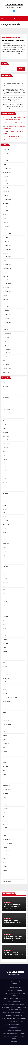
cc (3, 420)
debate (4, 451)
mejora (4, 620)
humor (4, 551)
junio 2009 (5, 356)
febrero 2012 (6, 303)
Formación (5, 1012)
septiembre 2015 (7, 264)
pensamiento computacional (10, 697)
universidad (6, 851)
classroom (5, 432)
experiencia (6, 524)
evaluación (5, 520)
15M (4, 382)
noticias (5, 666)
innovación (5, 566)
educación (10, 37)
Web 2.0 (5, 870)
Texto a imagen (14, 1041)
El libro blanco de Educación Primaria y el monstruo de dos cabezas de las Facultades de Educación (13, 99)
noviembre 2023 (7, 199)
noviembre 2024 (7, 168)
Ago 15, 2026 (8, 908)
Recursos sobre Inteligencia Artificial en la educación (14, 1033)
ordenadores (6, 685)
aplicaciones (6, 397)
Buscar (4, 63)
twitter (4, 835)
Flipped (5, 532)
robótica (5, 770)
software (5, 781)
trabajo (4, 824)
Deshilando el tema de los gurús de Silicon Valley (14, 998)
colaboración (6, 436)
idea (4, 555)
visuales (5, 866)
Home (8, 987)
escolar (4, 505)
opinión (4, 682)
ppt (3, 716)
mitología (5, 639)
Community (6, 440)
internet (15, 37)
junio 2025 (5, 157)
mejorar (5, 624)
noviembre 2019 (7, 245)
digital (4, 466)
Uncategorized (6, 839)
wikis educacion (7, 881)
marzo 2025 (6, 164)
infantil (4, 559)
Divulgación (22, 1004)
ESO (4, 513)
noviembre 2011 (7, 314)
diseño (4, 478)
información (6, 562)
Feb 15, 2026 (8, 924)
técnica (4, 801)
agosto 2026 (6, 149)
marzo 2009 (6, 364)
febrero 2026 (6, 153)
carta (4, 417)
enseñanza (5, 501)
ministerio (5, 635)
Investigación (23, 1018)
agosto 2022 (6, 218)
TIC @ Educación (14, 4)
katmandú (5, 582)
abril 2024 (5, 187)
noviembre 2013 (7, 283)
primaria (5, 728)
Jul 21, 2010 (7, 43)
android (5, 393)
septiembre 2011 (7, 322)
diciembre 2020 (7, 230)
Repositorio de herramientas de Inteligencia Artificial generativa (14, 1037)
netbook (5, 662)
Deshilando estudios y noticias (14, 1001)
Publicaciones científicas (14, 1027)
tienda (4, 820)
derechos (5, 455)
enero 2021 (6, 226)
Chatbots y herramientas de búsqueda (14, 990)
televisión (5, 808)
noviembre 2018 (7, 257)
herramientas (6, 543)
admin (15, 908)
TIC (18, 37)
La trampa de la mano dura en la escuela (13, 79)
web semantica (6, 878)
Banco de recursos (14, 987)
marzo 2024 (6, 191)
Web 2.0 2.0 (6, 874)
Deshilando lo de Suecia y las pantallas (11, 1004)
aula (4, 401)
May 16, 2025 (8, 956)
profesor (5, 739)
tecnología (5, 805)
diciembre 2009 (7, 349)
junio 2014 (5, 272)
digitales (5, 470)
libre (4, 589)
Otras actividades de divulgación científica (14, 1021)
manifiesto (5, 616)
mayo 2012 (5, 299)
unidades (5, 847)
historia (4, 547)
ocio (4, 670)
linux (4, 605)
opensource (6, 678)
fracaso (4, 536)
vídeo (4, 858)
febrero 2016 (6, 260)
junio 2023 (5, 207)
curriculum (5, 447)
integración (5, 570)
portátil (4, 712)
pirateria (5, 705)
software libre (6, 785)
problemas (5, 732)
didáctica (5, 459)
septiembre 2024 (7, 172)
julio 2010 (5, 341)
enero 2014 (6, 280)
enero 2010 (6, 345)
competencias (6, 443)
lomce (4, 609)
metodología (6, 632)
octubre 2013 (6, 287)
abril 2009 (5, 360)
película (5, 693)
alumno (4, 390)
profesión (5, 735)
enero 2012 (6, 306)
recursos (5, 755)
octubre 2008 (6, 372)
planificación (6, 708)
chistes (4, 424)
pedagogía (5, 689)
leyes (4, 586)
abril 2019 (5, 253)
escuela (5, 509)
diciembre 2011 (7, 310)
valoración (5, 854)
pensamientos (6, 701)
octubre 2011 (6, 318)
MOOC (4, 647)
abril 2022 (5, 222)
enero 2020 (6, 241)
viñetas (4, 862)
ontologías (5, 674)
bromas (4, 413)
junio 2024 (5, 180)
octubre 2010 (6, 337)
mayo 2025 (5, 160)
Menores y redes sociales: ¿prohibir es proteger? (12, 922)
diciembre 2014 (7, 268)
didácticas (5, 463)
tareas (4, 797)
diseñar (4, 474)
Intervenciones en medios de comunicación (11, 1018)
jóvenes (5, 578)
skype (4, 774)
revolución (5, 766)
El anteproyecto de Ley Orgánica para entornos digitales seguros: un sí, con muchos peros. (14, 1008)
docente (5, 482)
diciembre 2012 (7, 295)
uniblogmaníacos (7, 843)
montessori (5, 643)
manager (5, 612)
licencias (5, 601)
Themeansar (13, 983)
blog (4, 405)
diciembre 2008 (7, 368)
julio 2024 (5, 176)
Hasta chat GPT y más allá (15, 123)
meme (4, 628)
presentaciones (7, 724)
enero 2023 (6, 214)
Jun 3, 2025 (8, 940)
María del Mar (16, 43)
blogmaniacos (6, 409)
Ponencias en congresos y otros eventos (14, 1024)
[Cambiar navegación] (14, 18)
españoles (5, 516)
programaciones (7, 743)
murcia (4, 655)
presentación (6, 720)
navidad (5, 659)
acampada (5, 386)
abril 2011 (5, 330)
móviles (5, 651)
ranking (4, 747)
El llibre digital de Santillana (13, 40)
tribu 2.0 (5, 828)
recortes (5, 751)
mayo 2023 (5, 210)
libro (4, 593)
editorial (5, 37)
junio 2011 (5, 326)
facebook (5, 528)
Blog (20, 987)
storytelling (5, 793)
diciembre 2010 (7, 333)
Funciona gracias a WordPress (9, 981)
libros (4, 597)
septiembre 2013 (7, 291)
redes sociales (6, 758)
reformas (5, 762)
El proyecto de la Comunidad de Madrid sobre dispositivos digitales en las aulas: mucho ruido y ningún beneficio (13, 106)
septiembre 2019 (7, 249)
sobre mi (5, 778)
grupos (4, 539)
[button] (25, 18)
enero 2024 (6, 195)
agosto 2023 (6, 203)
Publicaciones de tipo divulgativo (14, 1030)
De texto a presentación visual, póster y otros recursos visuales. (14, 994)
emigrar (5, 497)
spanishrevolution (7, 789)
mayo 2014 (5, 276)
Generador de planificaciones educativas (16, 1012)
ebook (4, 486)
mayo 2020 (5, 237)
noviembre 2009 (7, 353)
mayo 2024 (5, 184)
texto (4, 812)
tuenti (4, 831)
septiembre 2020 (7, 233)
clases (4, 428)
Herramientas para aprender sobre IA (14, 1015)
